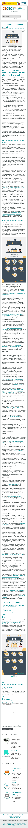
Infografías (14, 782)
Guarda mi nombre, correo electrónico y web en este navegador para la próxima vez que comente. (13, 725)
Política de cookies (18, 816)
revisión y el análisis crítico (13, 484)
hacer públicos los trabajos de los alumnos (16, 590)
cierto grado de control (15, 416)
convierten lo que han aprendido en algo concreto (12, 554)
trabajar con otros (11, 214)
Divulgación (11, 28)
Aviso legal (9, 816)
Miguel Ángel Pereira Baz (19, 28)
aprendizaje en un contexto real (17, 366)
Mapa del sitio (6, 814)
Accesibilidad (15, 814)
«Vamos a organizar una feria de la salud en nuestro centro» (13, 291)
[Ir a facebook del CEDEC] (12, 11)
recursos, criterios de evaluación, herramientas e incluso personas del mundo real (13, 378)
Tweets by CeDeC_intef (7, 806)
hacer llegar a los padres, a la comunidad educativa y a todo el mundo (13, 576)
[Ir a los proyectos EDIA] (6, 740)
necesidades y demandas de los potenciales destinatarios (12, 346)
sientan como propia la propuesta (14, 407)
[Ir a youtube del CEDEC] (14, 11)
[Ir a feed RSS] (17, 11)
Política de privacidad (15, 817)
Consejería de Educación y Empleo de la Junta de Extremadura (14, 827)
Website (17, 721)
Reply (3, 696)
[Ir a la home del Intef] (21, 3)
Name (17, 715)
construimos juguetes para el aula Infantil (12, 391)
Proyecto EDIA (14, 738)
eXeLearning (14, 750)
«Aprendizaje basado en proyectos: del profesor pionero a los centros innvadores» (13, 606)
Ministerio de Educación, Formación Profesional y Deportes (14, 823)
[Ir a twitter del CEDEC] (10, 11)
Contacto (23, 814)
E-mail (17, 718)
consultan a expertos (18, 384)
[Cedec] (14, 8)
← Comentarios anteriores (7, 687)
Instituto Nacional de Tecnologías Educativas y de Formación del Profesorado (14, 825)
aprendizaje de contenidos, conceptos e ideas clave (13, 187)
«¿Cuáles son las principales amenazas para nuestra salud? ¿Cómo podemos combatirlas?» (13, 315)
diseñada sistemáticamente (18, 450)
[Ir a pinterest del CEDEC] (16, 11)
